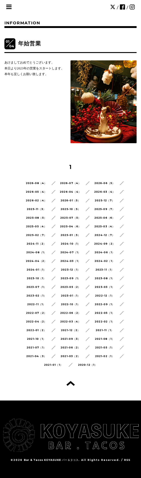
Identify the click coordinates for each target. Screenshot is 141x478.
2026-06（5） (104, 183)
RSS (127, 460)
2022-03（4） (70, 321)
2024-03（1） (70, 261)
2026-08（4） (36, 183)
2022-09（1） (105, 304)
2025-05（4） (36, 226)
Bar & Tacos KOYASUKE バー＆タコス (51, 460)
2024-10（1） (70, 243)
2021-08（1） (104, 339)
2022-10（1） (70, 304)
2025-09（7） (104, 209)
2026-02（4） (36, 200)
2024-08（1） (36, 252)
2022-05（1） (105, 313)
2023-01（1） (70, 295)
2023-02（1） (36, 295)
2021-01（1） (53, 364)
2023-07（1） (36, 287)
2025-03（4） (104, 226)
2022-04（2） (36, 321)
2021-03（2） (70, 356)
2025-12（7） (105, 200)
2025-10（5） (70, 209)
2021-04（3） (36, 356)
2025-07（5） (70, 217)
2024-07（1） (70, 252)
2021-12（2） (70, 330)
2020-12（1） (87, 364)
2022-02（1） (105, 321)
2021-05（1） (104, 347)
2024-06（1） (105, 252)
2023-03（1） (105, 287)
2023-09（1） (71, 278)
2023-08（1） (105, 278)
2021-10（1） (36, 339)
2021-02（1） (104, 356)
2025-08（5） (36, 217)
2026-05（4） (36, 191)
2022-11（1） (36, 304)
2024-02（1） (105, 261)
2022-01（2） (36, 330)
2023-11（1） (104, 269)
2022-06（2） (70, 313)
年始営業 (29, 43)
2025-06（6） (104, 217)
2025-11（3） (36, 209)
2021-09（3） (71, 339)
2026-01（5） (71, 200)
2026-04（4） (70, 191)
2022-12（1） (104, 295)
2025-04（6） (70, 226)
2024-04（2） (36, 261)
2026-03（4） (104, 191)
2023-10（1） (36, 278)
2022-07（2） (36, 313)
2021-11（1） (105, 330)
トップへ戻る (70, 383)
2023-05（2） (70, 287)
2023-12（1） (70, 269)
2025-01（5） (70, 235)
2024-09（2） (104, 243)
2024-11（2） (36, 243)
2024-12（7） (105, 235)
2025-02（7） (36, 235)
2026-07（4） (70, 183)
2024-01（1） (36, 269)
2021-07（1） (36, 347)
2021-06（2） (71, 347)
